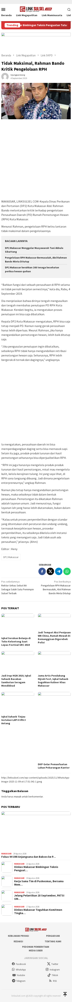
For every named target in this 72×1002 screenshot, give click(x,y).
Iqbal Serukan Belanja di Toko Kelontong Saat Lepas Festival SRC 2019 (16, 641)
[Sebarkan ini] (42, 571)
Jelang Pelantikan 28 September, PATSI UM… (39, 897)
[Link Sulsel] (36, 9)
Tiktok (55, 975)
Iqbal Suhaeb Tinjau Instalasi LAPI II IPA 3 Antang (13, 720)
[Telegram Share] (58, 571)
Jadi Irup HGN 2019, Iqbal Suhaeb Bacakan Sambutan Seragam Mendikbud (16, 680)
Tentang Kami (53, 941)
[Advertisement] (36, 161)
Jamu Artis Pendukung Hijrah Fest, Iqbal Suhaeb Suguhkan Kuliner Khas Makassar (53, 680)
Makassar (6, 853)
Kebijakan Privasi (18, 935)
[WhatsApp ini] (67, 571)
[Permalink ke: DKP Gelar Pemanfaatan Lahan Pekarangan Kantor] (54, 727)
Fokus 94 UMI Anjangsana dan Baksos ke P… (28, 856)
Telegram (20, 981)
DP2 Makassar (11, 557)
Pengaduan (53, 935)
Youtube (21, 975)
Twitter (54, 964)
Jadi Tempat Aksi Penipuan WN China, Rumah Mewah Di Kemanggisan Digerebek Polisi (54, 637)
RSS (55, 981)
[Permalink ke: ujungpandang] (5, 76)
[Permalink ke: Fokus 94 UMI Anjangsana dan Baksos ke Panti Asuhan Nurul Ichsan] (36, 831)
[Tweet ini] (50, 571)
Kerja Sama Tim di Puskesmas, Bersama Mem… (39, 883)
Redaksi (18, 941)
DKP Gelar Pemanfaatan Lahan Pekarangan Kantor (54, 766)
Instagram (55, 969)
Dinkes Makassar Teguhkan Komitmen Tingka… (38, 911)
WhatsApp (21, 969)
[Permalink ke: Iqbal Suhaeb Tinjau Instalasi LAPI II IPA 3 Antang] (17, 703)
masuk (17, 796)
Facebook (21, 964)
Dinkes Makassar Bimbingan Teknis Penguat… (36, 868)
